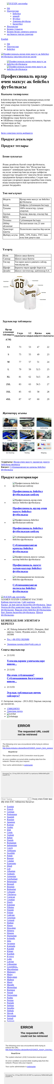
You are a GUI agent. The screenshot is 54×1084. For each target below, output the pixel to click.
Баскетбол (18, 24)
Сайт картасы (28, 602)
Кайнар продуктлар (10, 602)
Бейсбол (17, 13)
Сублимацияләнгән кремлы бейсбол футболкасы (25, 548)
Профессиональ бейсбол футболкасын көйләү (28, 493)
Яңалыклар (12, 26)
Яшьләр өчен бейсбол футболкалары (33, 610)
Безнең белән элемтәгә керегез (22, 31)
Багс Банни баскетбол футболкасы (18, 612)
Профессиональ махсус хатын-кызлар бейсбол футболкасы (27, 568)
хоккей (16, 16)
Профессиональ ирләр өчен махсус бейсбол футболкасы (30, 511)
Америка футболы (22, 21)
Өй (8, 8)
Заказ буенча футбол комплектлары (26, 605)
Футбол (16, 19)
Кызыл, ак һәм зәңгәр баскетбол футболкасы (23, 604)
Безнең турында (15, 29)
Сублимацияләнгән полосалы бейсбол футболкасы (25, 588)
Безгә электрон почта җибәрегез (17, 133)
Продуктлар (13, 11)
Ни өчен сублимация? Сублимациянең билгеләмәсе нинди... (25, 678)
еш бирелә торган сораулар (20, 34)
